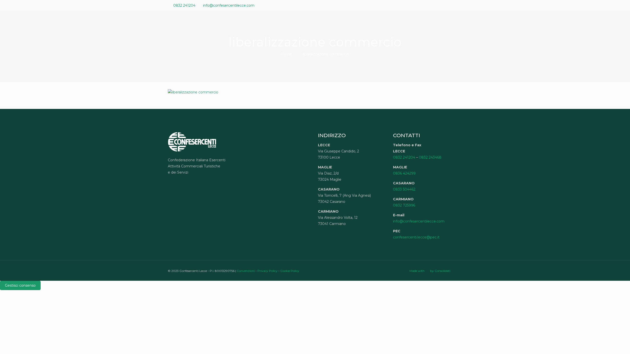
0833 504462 (404, 189)
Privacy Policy (267, 271)
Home (286, 54)
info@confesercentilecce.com (228, 5)
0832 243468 (430, 157)
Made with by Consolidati (430, 271)
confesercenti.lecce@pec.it (416, 237)
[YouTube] (446, 5)
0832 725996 (404, 205)
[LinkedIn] (453, 5)
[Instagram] (459, 5)
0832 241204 (184, 5)
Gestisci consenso (20, 285)
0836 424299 (404, 173)
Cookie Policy (289, 271)
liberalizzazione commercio (326, 54)
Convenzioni (246, 271)
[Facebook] (439, 5)
